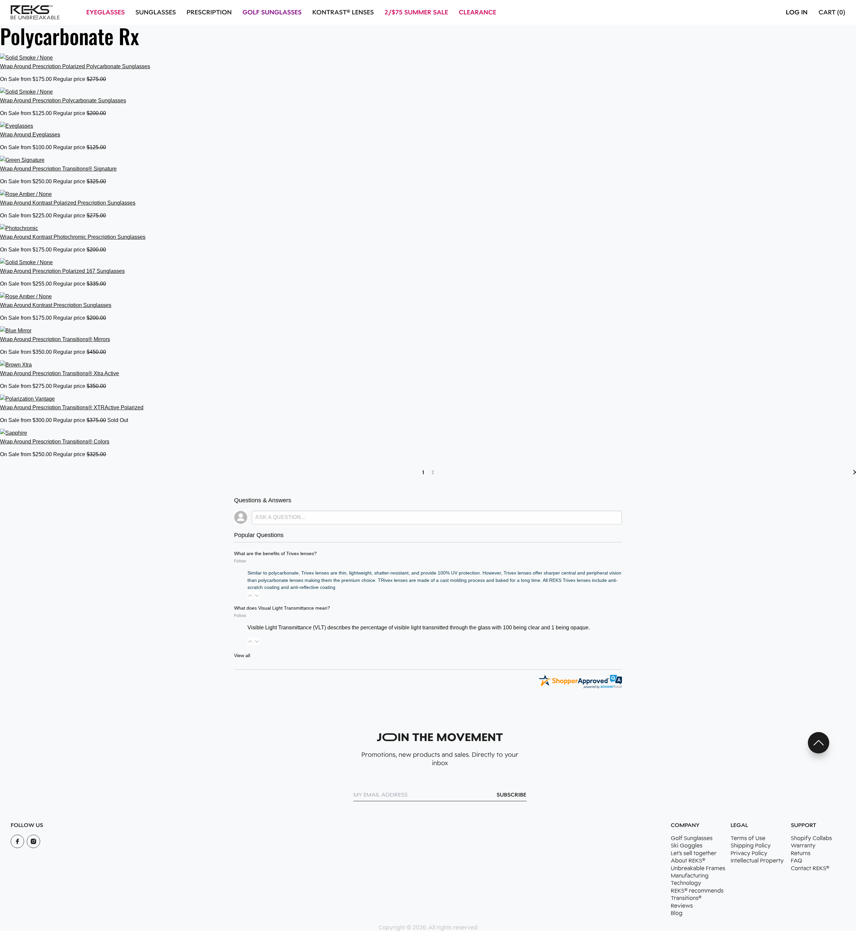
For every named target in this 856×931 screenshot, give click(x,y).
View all (242, 655)
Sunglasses (155, 12)
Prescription (209, 12)
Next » (853, 472)
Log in (797, 12)
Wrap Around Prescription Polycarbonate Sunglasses (63, 100)
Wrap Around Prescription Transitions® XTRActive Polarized (71, 407)
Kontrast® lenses (343, 12)
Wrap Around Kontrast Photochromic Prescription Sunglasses (72, 237)
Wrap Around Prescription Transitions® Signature (58, 169)
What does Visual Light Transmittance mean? (282, 608)
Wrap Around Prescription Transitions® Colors (54, 441)
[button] (250, 596)
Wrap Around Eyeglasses (30, 134)
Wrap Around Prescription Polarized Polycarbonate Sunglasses (75, 66)
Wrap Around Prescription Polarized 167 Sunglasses (62, 271)
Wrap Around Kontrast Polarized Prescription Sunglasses (67, 203)
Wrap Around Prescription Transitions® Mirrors (55, 339)
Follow (240, 561)
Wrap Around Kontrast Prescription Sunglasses (55, 305)
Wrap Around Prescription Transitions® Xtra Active (59, 373)
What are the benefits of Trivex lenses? (275, 553)
